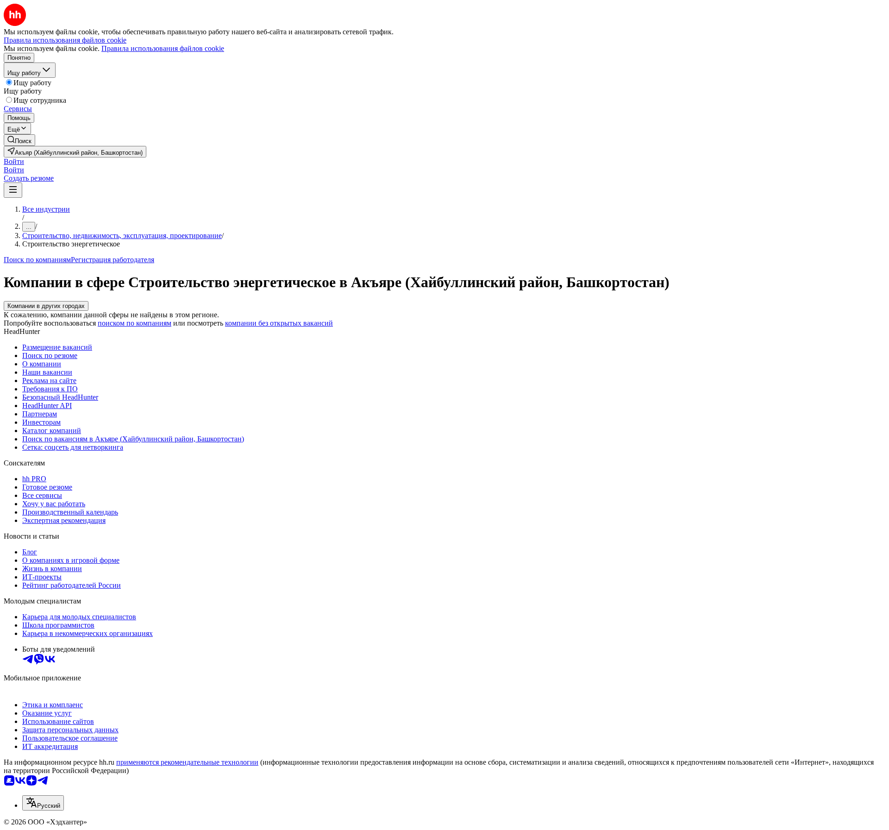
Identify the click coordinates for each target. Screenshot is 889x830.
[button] (14, 161)
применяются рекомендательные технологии (187, 762)
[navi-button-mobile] (13, 190)
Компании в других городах (46, 305)
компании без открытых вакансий (279, 323)
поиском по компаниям (134, 323)
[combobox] (43, 803)
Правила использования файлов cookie (162, 48)
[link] (19, 140)
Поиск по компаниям (37, 260)
